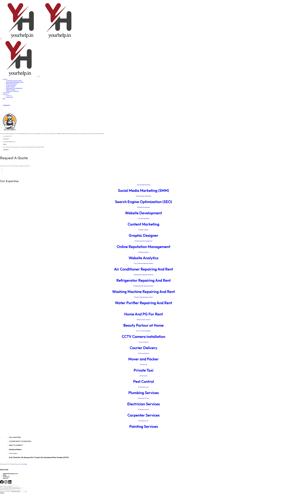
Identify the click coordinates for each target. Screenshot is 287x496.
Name (2, 486)
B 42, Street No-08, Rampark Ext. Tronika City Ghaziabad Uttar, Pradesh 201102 (39, 457)
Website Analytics (10, 89)
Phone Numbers (4, 488)
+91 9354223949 (26, 441)
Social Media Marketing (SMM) (14, 80)
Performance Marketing (12, 91)
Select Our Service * (5, 491)
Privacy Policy (9, 97)
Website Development (12, 83)
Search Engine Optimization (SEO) (15, 82)
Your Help (24, 464)
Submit (2, 493)
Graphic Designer (10, 86)
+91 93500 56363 (14, 441)
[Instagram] (6, 482)
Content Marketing (11, 85)
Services (5, 79)
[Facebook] (2, 482)
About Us (5, 478)
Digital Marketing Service (10, 473)
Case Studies (6, 92)
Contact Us (6, 476)
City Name (3, 489)
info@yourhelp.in (15, 449)
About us (5, 94)
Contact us (9, 95)
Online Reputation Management (14, 88)
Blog (4, 98)
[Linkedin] (10, 482)
